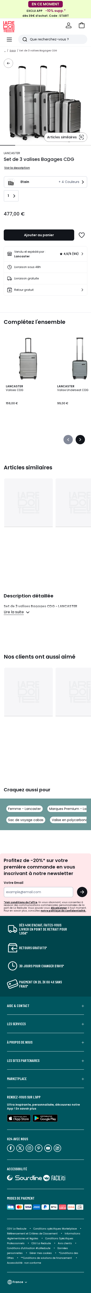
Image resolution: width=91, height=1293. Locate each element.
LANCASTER (12, 153)
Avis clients (65, 1243)
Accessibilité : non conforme (24, 1263)
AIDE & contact (18, 1006)
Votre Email (13, 882)
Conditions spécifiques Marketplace (55, 1228)
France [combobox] (18, 1282)
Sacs (13, 50)
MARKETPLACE (17, 1079)
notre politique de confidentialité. (63, 910)
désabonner (59, 908)
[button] (81, 25)
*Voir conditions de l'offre (20, 902)
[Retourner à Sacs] (8, 63)
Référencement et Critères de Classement (32, 1233)
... (5, 50)
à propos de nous (19, 1042)
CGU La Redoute (41, 1243)
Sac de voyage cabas (25, 820)
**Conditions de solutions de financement (47, 1258)
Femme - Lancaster (24, 808)
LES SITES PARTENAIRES (23, 1060)
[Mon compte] (68, 25)
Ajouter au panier (39, 235)
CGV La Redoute (16, 1228)
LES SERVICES (16, 1024)
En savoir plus (26, 1109)
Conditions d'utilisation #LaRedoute (28, 1248)
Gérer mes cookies (41, 1253)
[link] (45, 254)
